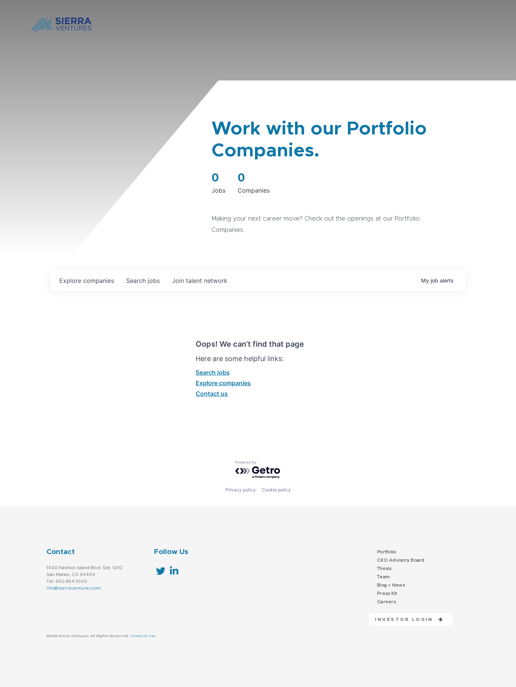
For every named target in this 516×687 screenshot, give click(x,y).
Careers (386, 601)
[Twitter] (160, 570)
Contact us (212, 393)
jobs (143, 280)
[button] (406, 619)
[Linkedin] (174, 570)
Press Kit (387, 593)
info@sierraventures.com (73, 588)
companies (86, 280)
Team (383, 576)
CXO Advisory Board (401, 560)
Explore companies (223, 383)
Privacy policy (241, 489)
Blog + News (391, 585)
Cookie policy (276, 489)
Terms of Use (143, 636)
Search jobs (213, 372)
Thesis (384, 568)
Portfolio (386, 552)
